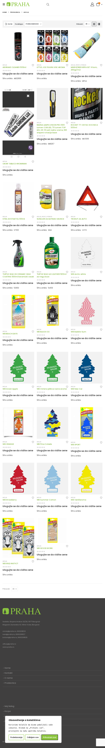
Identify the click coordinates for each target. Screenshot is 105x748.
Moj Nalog (9, 706)
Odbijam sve (33, 737)
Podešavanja (16, 737)
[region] (33, 729)
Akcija (5, 65)
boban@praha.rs (10, 637)
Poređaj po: (19, 24)
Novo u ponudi (81, 65)
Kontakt (8, 672)
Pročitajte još (30, 34)
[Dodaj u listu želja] (33, 65)
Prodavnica (10, 682)
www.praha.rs (8, 647)
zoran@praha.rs (9, 631)
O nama (8, 677)
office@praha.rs (9, 644)
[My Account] (92, 4)
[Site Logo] (18, 4)
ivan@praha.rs (9, 634)
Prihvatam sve (49, 737)
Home (7, 667)
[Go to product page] (18, 46)
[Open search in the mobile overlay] (48, 4)
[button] (5, 4)
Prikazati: (79, 24)
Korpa (7, 711)
